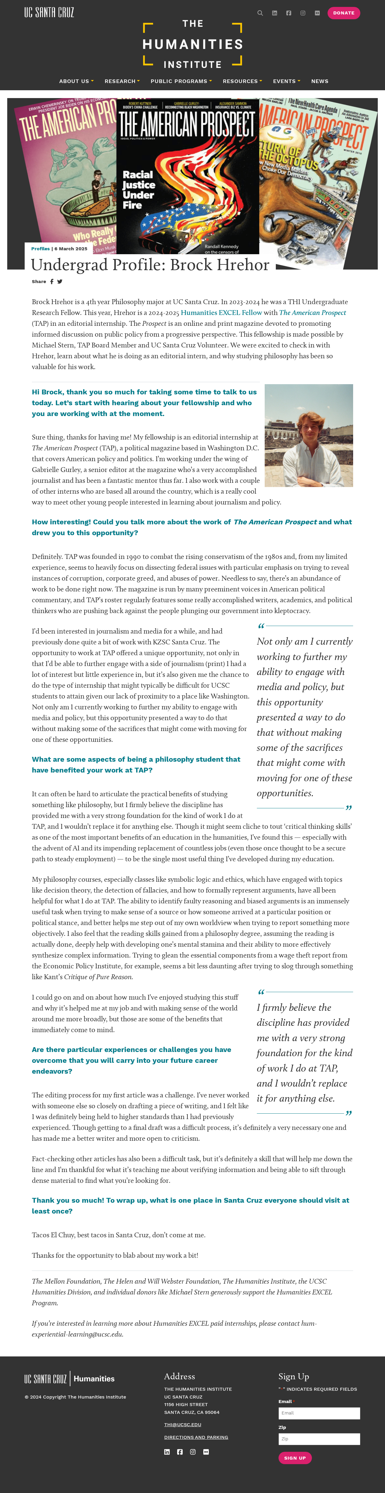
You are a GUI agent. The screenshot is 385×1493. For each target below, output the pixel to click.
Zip (282, 1427)
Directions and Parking (196, 1437)
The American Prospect (312, 312)
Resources (240, 81)
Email (287, 1402)
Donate (344, 13)
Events (284, 81)
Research (120, 81)
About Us (74, 81)
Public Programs (179, 81)
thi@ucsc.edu (182, 1425)
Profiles (40, 249)
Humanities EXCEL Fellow (221, 312)
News (320, 81)
